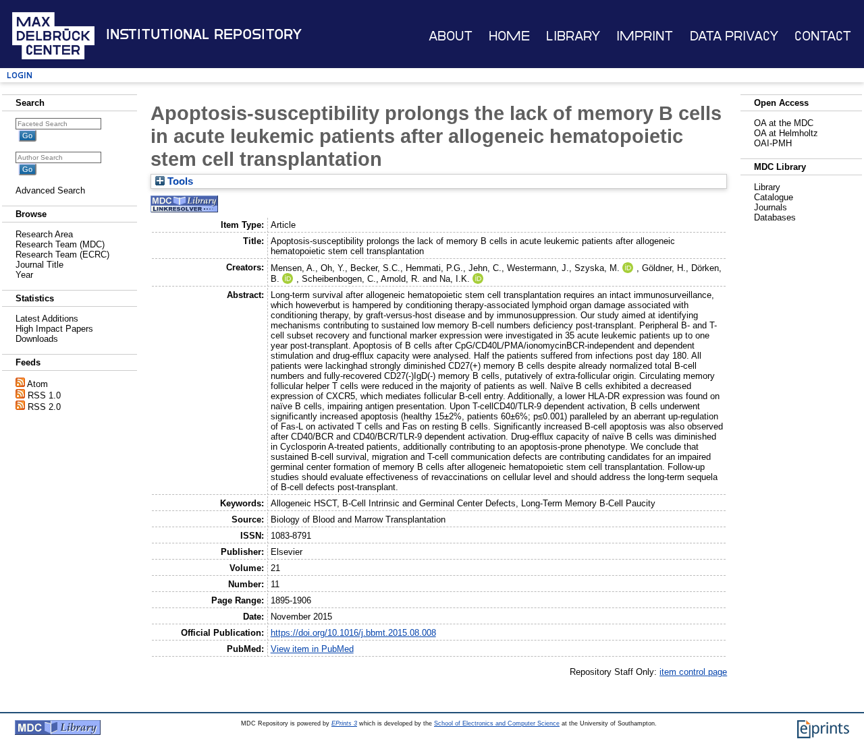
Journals (770, 207)
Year (24, 275)
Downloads (37, 339)
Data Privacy (734, 36)
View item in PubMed (312, 649)
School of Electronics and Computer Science (497, 723)
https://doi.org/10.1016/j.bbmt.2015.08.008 (353, 633)
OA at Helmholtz (786, 133)
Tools (179, 181)
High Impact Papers (54, 329)
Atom (37, 384)
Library (573, 36)
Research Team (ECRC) (62, 254)
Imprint (644, 36)
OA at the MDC (783, 123)
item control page (693, 672)
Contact (822, 36)
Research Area (44, 234)
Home (509, 36)
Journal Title (39, 265)
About (451, 36)
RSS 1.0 (44, 395)
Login (19, 75)
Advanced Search (50, 190)
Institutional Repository (204, 34)
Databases (775, 217)
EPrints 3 (344, 723)
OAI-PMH (773, 143)
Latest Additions (47, 319)
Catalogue (773, 197)
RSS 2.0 (44, 407)
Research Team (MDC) (60, 244)
